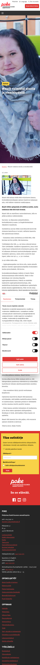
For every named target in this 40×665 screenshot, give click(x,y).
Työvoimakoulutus (8, 625)
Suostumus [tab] (7, 299)
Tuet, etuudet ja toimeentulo (11, 631)
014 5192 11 (9, 569)
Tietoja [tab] (33, 299)
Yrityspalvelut (6, 654)
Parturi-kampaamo (8, 589)
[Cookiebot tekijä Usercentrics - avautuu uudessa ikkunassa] (29, 293)
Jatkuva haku (6, 615)
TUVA (3, 628)
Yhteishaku (5, 612)
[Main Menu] (2, 13)
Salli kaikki (20, 359)
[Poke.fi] (20, 482)
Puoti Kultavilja (7, 599)
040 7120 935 (19, 554)
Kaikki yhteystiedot (8, 537)
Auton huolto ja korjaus (10, 582)
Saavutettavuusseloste (9, 545)
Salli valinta (20, 364)
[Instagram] (25, 500)
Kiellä (20, 370)
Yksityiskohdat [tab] (20, 299)
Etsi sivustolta (34, 1)
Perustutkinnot (7, 618)
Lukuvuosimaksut (8, 638)
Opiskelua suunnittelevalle (11, 635)
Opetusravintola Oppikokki (11, 592)
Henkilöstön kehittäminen (10, 657)
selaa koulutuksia (32, 6)
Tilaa (7, 470)
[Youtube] (20, 500)
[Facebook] (15, 500)
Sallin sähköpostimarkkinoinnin (15, 465)
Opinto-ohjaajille (7, 641)
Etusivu (4, 167)
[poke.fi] (8, 5)
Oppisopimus (6, 621)
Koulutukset (6, 651)
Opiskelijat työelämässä (10, 661)
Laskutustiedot (7, 535)
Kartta (4, 540)
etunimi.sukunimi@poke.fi (11, 522)
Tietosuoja (5, 542)
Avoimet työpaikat (8, 547)
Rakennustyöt (6, 586)
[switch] (35, 338)
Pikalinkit (15, 1)
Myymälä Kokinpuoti (8, 595)
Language (24, 1)
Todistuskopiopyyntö (9, 550)
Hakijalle (5, 608)
